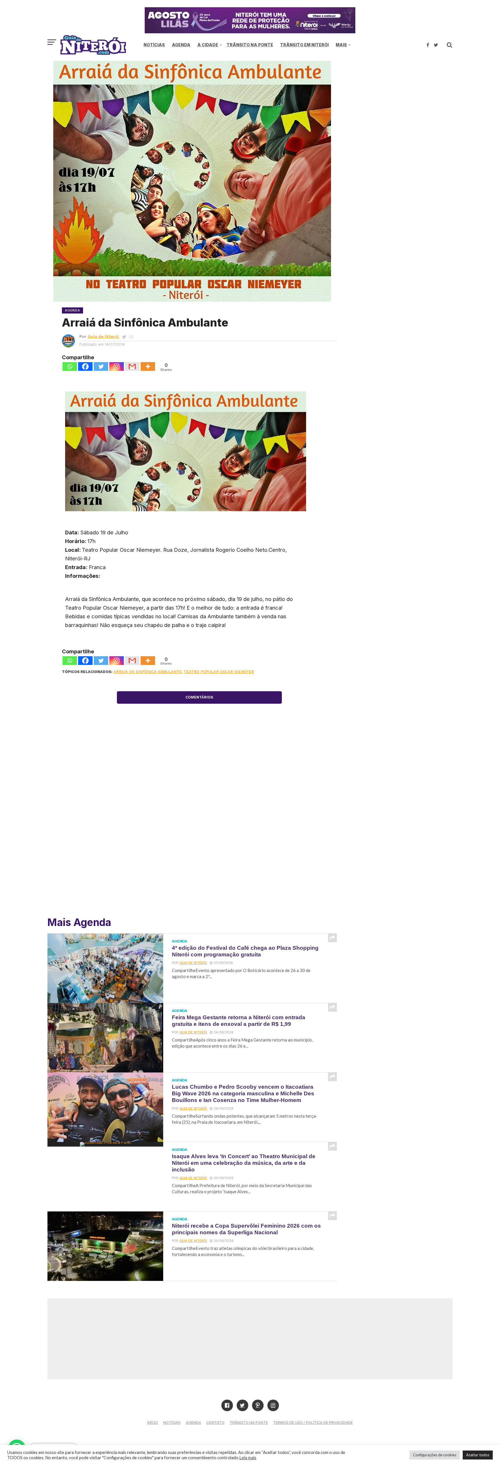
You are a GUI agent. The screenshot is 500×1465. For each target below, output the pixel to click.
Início (152, 1422)
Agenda (181, 44)
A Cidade (207, 44)
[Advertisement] (403, 110)
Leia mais (247, 1457)
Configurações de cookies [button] (434, 1455)
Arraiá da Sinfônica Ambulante (148, 672)
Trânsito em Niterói (304, 44)
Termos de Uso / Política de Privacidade (313, 1422)
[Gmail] (132, 366)
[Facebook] (85, 366)
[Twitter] (101, 366)
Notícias (154, 44)
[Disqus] (199, 827)
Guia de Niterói (103, 336)
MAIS (341, 44)
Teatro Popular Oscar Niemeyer (219, 672)
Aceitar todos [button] (477, 1455)
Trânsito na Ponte (250, 44)
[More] (148, 366)
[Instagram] (116, 366)
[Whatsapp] (69, 366)
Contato (215, 1422)
